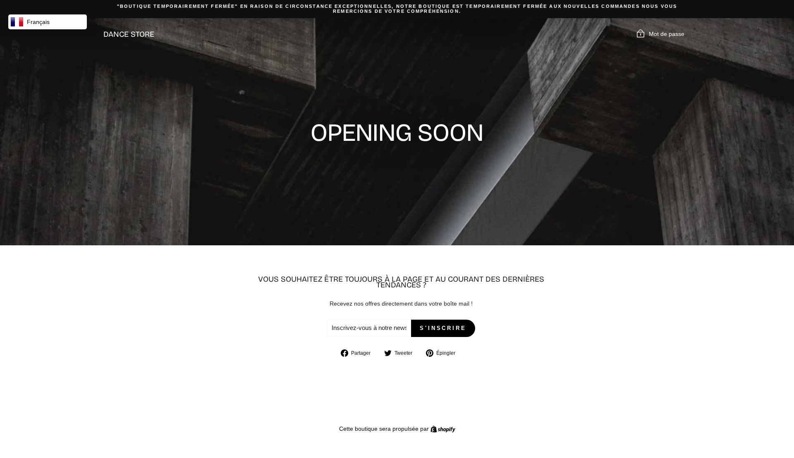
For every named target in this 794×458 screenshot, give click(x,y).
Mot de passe (666, 34)
